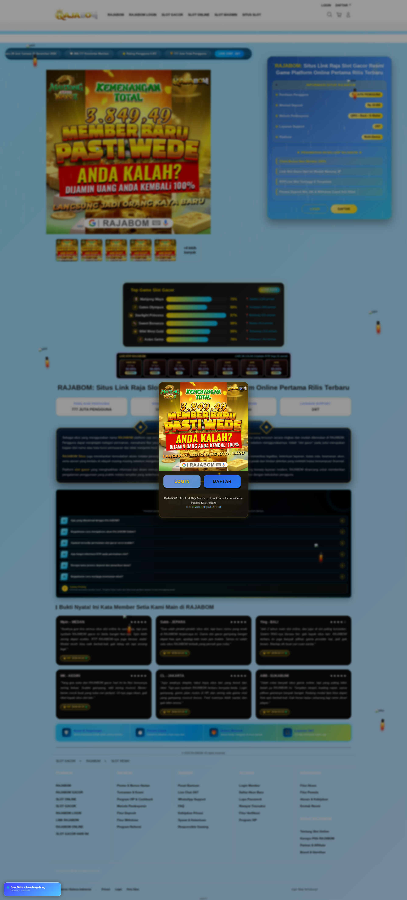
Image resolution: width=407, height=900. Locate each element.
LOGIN (182, 481)
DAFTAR (222, 481)
